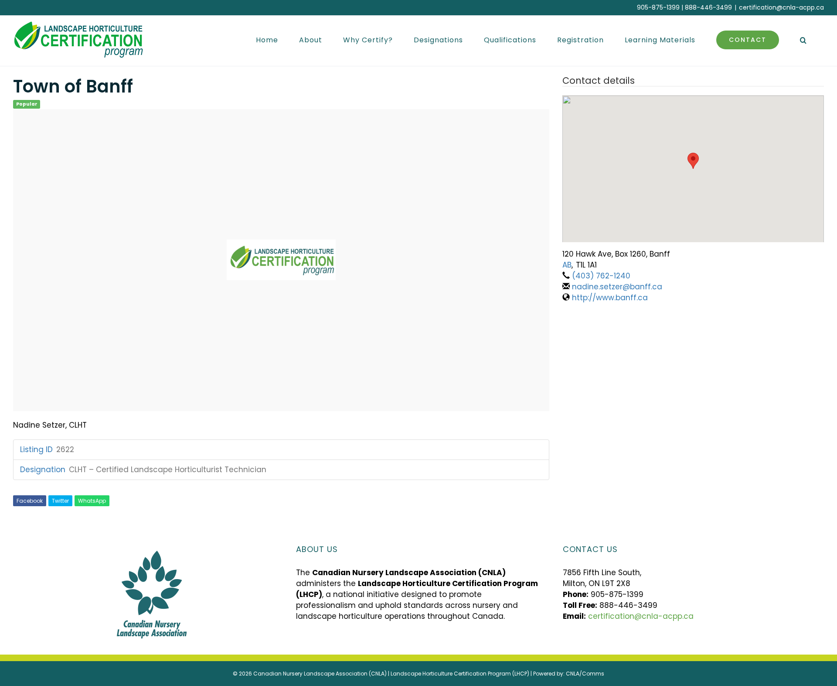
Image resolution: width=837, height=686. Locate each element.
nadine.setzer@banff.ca (617, 286)
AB (567, 265)
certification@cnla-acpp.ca (781, 7)
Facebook (30, 500)
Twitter (60, 500)
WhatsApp (92, 500)
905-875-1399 (658, 7)
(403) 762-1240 (601, 276)
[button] (803, 40)
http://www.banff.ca (610, 297)
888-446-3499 (708, 7)
